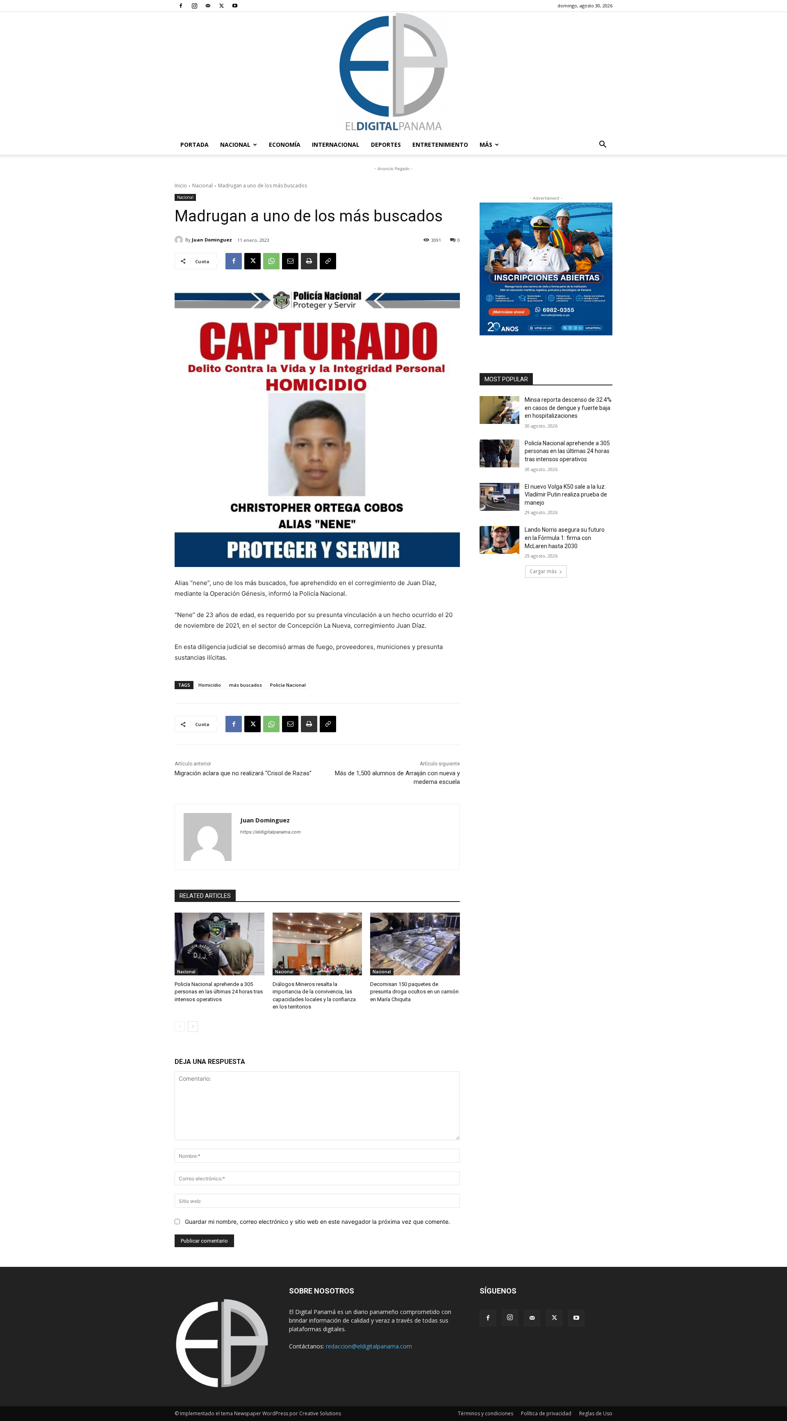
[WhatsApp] (271, 261)
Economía (284, 144)
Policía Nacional (288, 685)
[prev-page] (180, 1026)
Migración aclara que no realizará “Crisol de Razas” (243, 773)
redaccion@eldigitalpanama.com (369, 1346)
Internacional (335, 144)
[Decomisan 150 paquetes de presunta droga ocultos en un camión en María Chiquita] (415, 944)
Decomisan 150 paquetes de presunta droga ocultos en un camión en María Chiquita (414, 991)
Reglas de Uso (595, 1413)
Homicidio (209, 685)
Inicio (181, 185)
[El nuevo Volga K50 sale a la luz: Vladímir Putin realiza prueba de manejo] (499, 497)
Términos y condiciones (485, 1413)
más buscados (245, 685)
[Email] (290, 261)
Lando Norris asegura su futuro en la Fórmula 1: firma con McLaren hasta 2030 (565, 537)
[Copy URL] (328, 261)
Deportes (386, 144)
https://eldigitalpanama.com (270, 832)
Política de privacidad (546, 1413)
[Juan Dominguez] (180, 240)
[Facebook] (181, 5)
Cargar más (543, 571)
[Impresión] (309, 261)
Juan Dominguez (212, 240)
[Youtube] (235, 5)
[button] (602, 145)
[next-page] (193, 1026)
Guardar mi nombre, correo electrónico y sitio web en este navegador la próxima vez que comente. (317, 1221)
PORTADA (194, 144)
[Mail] (208, 5)
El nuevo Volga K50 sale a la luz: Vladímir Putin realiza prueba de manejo (566, 494)
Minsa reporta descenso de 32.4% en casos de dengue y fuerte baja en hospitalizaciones (568, 407)
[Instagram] (194, 5)
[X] (221, 5)
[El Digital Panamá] (393, 73)
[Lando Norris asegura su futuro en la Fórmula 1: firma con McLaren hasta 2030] (499, 540)
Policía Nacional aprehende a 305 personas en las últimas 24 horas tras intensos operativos (219, 991)
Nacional (235, 144)
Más (486, 144)
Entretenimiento (440, 144)
